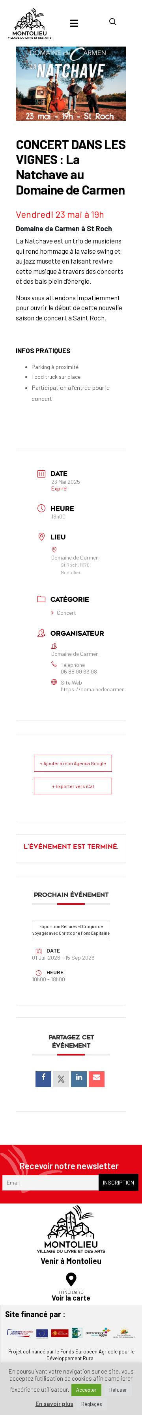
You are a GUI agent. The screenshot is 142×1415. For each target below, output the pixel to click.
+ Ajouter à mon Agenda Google (73, 763)
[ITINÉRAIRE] (71, 1279)
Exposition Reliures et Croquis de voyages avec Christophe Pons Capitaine (71, 930)
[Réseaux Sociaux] (61, 1079)
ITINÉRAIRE (71, 1292)
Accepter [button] (86, 1390)
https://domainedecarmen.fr (95, 689)
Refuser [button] (118, 1390)
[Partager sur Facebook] (43, 1079)
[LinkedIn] (79, 1079)
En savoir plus (54, 1403)
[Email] (97, 1079)
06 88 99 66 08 (79, 671)
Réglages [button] (91, 1404)
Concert (66, 612)
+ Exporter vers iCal (73, 786)
